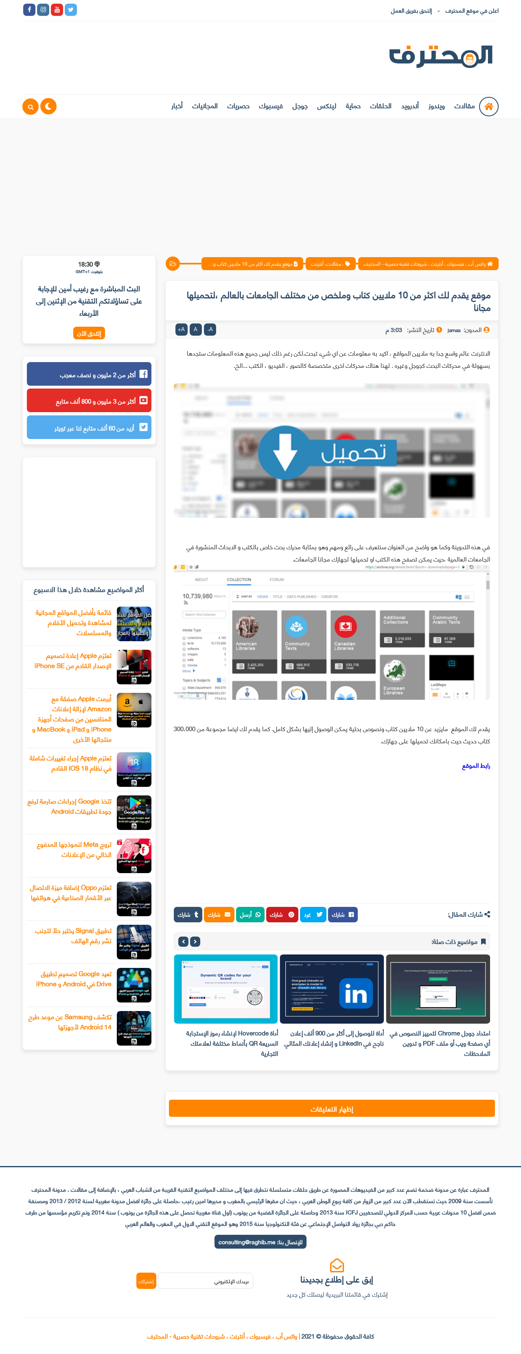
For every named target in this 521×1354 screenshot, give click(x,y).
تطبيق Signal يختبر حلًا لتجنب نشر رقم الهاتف (73, 935)
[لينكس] (98, 10)
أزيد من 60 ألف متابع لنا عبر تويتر (95, 428)
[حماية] (85, 10)
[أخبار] (168, 10)
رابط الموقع (476, 765)
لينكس (326, 105)
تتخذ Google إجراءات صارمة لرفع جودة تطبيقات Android (70, 805)
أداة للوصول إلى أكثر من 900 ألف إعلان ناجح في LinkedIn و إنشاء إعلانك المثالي (334, 1038)
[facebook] (29, 10)
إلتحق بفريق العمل (411, 10)
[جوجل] (112, 10)
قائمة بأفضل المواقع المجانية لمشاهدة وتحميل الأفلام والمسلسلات (74, 622)
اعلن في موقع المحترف (472, 10)
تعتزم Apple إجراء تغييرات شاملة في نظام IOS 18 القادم (71, 762)
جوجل (300, 105)
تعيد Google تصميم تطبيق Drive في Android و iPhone (74, 978)
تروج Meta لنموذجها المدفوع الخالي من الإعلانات (74, 848)
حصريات (239, 105)
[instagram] (43, 10)
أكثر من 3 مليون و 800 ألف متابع (96, 401)
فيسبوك (271, 105)
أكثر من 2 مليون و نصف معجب (98, 374)
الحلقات (381, 105)
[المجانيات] (154, 10)
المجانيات (205, 105)
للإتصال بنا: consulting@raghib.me (260, 1241)
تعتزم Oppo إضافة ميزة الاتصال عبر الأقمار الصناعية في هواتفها (71, 892)
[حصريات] (140, 10)
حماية (353, 105)
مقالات (465, 105)
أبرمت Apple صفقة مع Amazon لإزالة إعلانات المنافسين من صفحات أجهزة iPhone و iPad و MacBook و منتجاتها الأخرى (72, 718)
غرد (308, 914)
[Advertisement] (260, 182)
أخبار (177, 105)
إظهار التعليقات (332, 1108)
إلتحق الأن (89, 333)
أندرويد (410, 105)
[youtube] (57, 10)
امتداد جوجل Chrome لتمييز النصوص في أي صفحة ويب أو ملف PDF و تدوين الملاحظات (440, 1043)
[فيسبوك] (126, 10)
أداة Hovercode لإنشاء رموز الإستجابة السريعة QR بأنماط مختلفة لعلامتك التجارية (232, 1043)
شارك (338, 914)
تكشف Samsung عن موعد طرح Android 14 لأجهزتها (70, 1021)
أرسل (246, 914)
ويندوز (437, 105)
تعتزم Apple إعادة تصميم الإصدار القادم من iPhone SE (73, 660)
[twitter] (71, 10)
